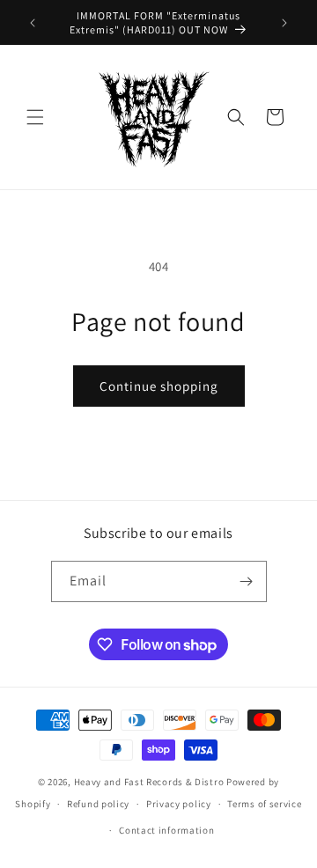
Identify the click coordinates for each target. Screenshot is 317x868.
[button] (35, 117)
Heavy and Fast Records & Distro (149, 782)
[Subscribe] (246, 581)
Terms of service (264, 804)
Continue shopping (159, 386)
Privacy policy (178, 804)
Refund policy (98, 804)
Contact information (166, 830)
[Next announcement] (284, 23)
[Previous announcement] (32, 23)
